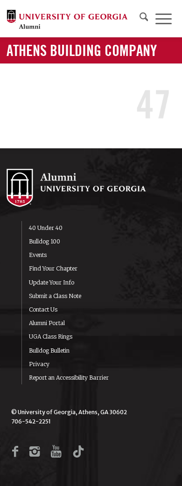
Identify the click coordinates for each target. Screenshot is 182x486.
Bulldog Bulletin (49, 350)
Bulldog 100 (44, 241)
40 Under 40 (46, 227)
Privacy (39, 364)
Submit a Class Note (55, 295)
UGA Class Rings (50, 336)
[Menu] (163, 18)
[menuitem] (144, 18)
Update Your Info (51, 282)
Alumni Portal (47, 322)
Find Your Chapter (53, 268)
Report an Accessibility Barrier (69, 377)
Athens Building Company (82, 51)
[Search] (144, 18)
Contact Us (43, 309)
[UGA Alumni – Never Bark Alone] (67, 18)
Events (38, 254)
